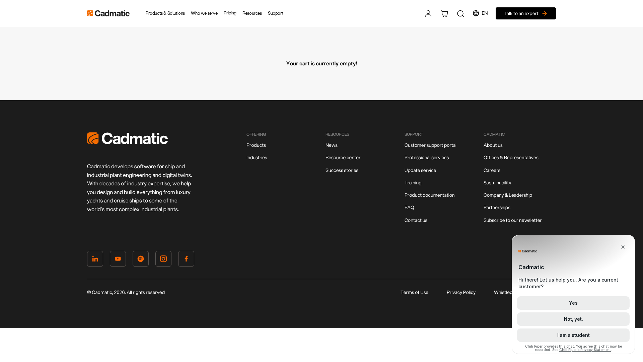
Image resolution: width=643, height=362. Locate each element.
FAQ (409, 207)
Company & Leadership (508, 195)
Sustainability (497, 182)
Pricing (230, 13)
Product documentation (430, 195)
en (485, 13)
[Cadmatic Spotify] (141, 260)
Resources (252, 13)
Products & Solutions (165, 13)
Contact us (416, 220)
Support (275, 13)
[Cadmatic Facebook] (186, 260)
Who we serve (204, 13)
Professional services (427, 157)
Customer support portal (430, 145)
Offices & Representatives (511, 157)
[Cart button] (444, 13)
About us (493, 145)
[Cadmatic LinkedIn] (95, 260)
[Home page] (127, 142)
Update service (420, 170)
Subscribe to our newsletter (513, 220)
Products (256, 145)
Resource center (343, 157)
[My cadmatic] (428, 13)
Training (413, 182)
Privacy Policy (461, 292)
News (332, 145)
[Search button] (460, 13)
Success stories (342, 170)
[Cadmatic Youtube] (118, 260)
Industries (256, 157)
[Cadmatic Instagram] (163, 260)
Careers (492, 170)
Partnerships (497, 207)
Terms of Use (414, 292)
